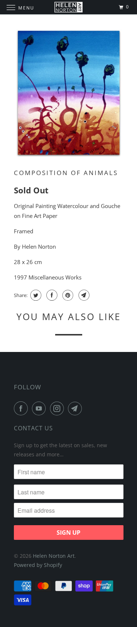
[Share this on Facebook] (51, 295)
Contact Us (33, 428)
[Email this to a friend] (83, 295)
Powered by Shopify (38, 564)
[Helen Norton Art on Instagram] (58, 408)
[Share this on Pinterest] (67, 295)
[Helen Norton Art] (68, 7)
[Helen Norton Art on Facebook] (22, 408)
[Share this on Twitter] (34, 295)
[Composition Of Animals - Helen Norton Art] (69, 93)
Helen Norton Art (54, 555)
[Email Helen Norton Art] (76, 408)
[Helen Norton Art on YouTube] (40, 408)
